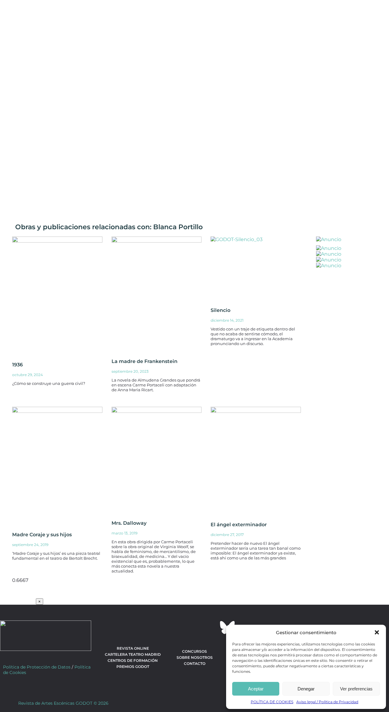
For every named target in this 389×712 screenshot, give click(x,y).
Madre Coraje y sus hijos (42, 534)
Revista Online (133, 648)
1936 (17, 365)
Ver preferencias (356, 688)
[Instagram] (194, 627)
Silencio (220, 310)
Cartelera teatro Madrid (133, 654)
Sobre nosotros (195, 657)
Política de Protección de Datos (37, 667)
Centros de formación (133, 660)
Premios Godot (132, 666)
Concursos (194, 651)
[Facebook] (161, 627)
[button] (377, 632)
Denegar (306, 688)
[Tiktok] (211, 627)
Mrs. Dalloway (129, 523)
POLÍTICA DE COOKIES (272, 702)
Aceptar (255, 688)
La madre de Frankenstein (144, 361)
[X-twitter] (178, 627)
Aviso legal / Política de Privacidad (327, 702)
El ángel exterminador (239, 524)
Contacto (194, 663)
